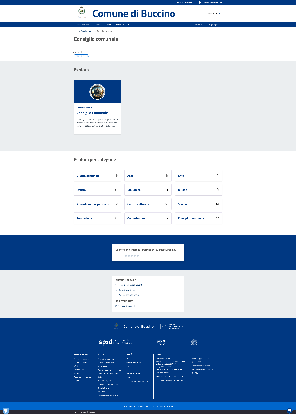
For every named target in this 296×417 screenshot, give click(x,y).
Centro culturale (138, 204)
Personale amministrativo (83, 377)
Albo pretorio (131, 377)
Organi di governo (80, 362)
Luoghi (76, 380)
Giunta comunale (88, 175)
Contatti (159, 354)
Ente (181, 175)
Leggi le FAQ (196, 362)
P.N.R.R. (195, 373)
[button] (210, 2)
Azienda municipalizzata (93, 204)
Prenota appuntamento (200, 358)
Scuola (182, 204)
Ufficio (81, 189)
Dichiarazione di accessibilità (202, 369)
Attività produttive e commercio (109, 370)
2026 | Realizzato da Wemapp (85, 412)
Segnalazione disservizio (201, 365)
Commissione (136, 218)
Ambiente (101, 391)
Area (130, 175)
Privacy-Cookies (127, 406)
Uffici (76, 366)
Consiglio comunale (85, 107)
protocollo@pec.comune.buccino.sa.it (169, 376)
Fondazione (84, 218)
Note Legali (139, 406)
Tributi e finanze (104, 388)
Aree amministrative (81, 358)
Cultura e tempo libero (106, 362)
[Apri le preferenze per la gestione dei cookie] (6, 411)
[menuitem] (198, 24)
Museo (182, 189)
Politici (76, 373)
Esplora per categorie (95, 159)
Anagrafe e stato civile (106, 359)
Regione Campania (184, 2)
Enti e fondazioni (80, 369)
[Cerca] (219, 13)
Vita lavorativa (103, 366)
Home (76, 31)
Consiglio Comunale (92, 112)
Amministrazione (87, 31)
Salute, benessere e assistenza (109, 395)
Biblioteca (134, 189)
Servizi (101, 354)
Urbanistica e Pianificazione (108, 373)
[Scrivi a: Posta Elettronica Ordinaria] (173, 378)
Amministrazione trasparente (137, 381)
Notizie (129, 358)
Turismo (101, 377)
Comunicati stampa (133, 362)
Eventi (128, 366)
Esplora (81, 69)
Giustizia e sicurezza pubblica (108, 384)
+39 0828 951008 (162, 372)
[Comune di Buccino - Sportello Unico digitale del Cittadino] (82, 13)
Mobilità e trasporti (105, 380)
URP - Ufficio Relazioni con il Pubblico (169, 380)
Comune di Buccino (133, 13)
